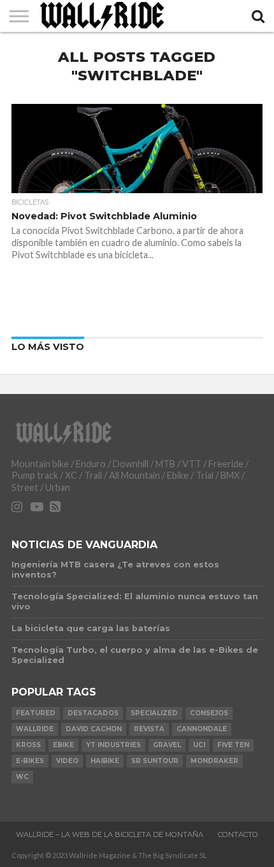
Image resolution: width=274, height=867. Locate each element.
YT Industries (113, 745)
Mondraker (214, 761)
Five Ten (233, 745)
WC (22, 777)
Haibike (104, 761)
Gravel (167, 745)
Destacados (93, 713)
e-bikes (30, 761)
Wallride (35, 729)
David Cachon (94, 729)
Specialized (154, 713)
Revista (149, 729)
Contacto (238, 834)
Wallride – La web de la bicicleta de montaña (109, 834)
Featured (35, 713)
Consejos (209, 713)
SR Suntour (154, 761)
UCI (199, 745)
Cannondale (202, 729)
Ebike (63, 745)
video (67, 761)
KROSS (28, 745)
